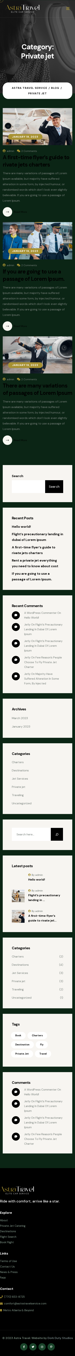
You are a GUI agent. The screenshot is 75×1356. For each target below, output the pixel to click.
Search (17, 476)
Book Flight (7, 1242)
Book (18, 1035)
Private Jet (22, 1053)
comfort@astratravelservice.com (25, 1303)
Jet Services (20, 779)
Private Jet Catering (12, 1226)
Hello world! (21, 526)
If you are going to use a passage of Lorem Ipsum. (33, 275)
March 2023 (20, 718)
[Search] (57, 834)
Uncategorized (21, 803)
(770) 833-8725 (14, 1297)
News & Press (9, 1272)
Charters (18, 762)
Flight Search (8, 1237)
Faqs (3, 1277)
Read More (20, 212)
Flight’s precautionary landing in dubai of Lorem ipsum (43, 629)
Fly (42, 1044)
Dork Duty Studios (60, 1338)
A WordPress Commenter (40, 613)
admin (10, 151)
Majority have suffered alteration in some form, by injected (42, 678)
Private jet (18, 787)
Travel (43, 1053)
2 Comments (29, 151)
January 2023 (21, 726)
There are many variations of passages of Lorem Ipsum (37, 389)
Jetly (27, 657)
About (4, 1220)
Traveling (18, 795)
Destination (22, 1044)
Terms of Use (8, 1261)
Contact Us (7, 1266)
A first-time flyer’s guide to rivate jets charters (36, 161)
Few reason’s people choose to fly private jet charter (43, 662)
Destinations (20, 770)
